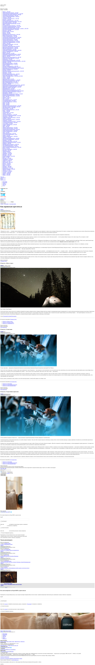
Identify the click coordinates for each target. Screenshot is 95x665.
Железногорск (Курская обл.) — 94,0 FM (10, 47)
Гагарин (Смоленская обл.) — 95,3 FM (10, 36)
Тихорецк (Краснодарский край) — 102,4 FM (11, 129)
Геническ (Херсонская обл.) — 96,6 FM (10, 39)
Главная (1, 203)
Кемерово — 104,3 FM (7, 62)
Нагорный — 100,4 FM (7, 167)
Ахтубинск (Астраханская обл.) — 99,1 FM (11, 18)
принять (2, 664)
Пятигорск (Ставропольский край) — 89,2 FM (11, 106)
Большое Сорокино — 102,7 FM (9, 156)
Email (1, 517)
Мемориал (5, 638)
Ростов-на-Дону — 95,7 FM (8, 108)
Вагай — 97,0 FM (6, 157)
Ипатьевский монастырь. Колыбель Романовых (9, 556)
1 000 (3, 468)
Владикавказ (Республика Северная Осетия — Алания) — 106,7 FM (15, 28)
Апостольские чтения (8, 583)
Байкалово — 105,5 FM (7, 154)
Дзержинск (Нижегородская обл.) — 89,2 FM (11, 41)
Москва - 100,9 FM (3, 9)
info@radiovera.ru (3, 645)
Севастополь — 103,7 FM (7, 116)
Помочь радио (3, 474)
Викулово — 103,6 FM (7, 158)
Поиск (12, 201)
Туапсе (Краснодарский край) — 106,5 (10, 134)
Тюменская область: (6, 151)
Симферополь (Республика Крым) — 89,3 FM (11, 117)
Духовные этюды (3, 261)
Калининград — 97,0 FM (7, 59)
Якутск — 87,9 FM (6, 148)
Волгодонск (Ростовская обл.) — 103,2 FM (11, 29)
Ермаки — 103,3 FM (6, 161)
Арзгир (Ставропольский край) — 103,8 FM (11, 16)
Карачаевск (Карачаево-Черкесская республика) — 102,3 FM (14, 61)
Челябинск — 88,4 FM (7, 143)
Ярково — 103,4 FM (6, 174)
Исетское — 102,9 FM (7, 164)
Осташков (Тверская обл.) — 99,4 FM (10, 101)
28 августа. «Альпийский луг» (8, 323)
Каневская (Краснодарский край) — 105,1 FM (11, 60)
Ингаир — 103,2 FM (6, 163)
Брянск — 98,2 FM (6, 24)
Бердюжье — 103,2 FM (7, 155)
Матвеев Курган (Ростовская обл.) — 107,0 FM (11, 79)
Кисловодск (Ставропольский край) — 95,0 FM (12, 67)
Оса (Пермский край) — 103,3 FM (9, 100)
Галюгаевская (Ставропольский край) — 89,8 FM (12, 37)
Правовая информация (4, 656)
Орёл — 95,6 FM (6, 98)
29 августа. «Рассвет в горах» (8, 322)
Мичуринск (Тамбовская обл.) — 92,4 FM (10, 82)
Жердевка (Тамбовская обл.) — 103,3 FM (10, 48)
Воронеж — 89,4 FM (6, 33)
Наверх (1, 630)
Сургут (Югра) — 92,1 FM (8, 123)
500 (1, 468)
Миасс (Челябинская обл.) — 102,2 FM (10, 81)
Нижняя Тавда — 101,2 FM (8, 168)
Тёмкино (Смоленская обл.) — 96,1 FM (10, 127)
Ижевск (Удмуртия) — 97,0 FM (8, 53)
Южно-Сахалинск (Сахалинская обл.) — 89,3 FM (12, 147)
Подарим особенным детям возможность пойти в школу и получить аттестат (14, 568)
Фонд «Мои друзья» (10, 641)
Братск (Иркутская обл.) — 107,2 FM (9, 22)
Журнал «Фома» (3, 641)
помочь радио (3, 177)
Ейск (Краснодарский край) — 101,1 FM (10, 44)
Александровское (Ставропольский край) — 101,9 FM (13, 13)
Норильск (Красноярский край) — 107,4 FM (11, 94)
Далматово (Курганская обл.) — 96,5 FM (10, 40)
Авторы (4, 183)
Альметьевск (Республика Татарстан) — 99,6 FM (12, 14)
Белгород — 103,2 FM (7, 19)
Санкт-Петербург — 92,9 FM (8, 112)
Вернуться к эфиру (4, 8)
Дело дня (2, 176)
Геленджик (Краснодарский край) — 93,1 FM (11, 38)
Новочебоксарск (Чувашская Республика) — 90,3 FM (13, 93)
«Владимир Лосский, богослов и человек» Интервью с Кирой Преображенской (15, 562)
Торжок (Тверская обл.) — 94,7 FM (9, 133)
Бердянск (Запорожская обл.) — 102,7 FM (10, 20)
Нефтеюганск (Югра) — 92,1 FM (9, 87)
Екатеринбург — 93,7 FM (7, 45)
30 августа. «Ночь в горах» (8, 321)
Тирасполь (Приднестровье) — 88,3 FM (10, 128)
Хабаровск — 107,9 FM (7, 140)
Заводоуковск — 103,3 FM (7, 162)
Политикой (4, 525)
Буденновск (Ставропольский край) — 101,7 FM (12, 26)
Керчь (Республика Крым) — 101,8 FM (10, 63)
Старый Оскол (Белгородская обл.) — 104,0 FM (11, 121)
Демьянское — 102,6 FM (7, 160)
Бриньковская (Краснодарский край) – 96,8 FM (11, 23)
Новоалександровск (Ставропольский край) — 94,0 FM (13, 90)
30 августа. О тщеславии (7, 383)
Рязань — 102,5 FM (6, 110)
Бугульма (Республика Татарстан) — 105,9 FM (11, 25)
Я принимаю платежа (7, 473)
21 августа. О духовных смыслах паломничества (9, 550)
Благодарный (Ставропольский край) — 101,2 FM (12, 21)
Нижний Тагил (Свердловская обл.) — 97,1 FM (11, 89)
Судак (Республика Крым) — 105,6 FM (10, 122)
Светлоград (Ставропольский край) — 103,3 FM (12, 115)
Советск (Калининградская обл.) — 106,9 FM (11, 119)
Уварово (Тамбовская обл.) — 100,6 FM (10, 136)
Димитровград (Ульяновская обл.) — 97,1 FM (11, 42)
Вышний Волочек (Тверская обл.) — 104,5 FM (11, 34)
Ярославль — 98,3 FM (7, 150)
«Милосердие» (17, 641)
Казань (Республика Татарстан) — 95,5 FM (11, 58)
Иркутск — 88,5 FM (6, 56)
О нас (4, 185)
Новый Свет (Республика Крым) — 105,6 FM (11, 95)
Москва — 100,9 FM (6, 11)
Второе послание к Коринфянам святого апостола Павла (11, 584)
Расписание (5, 182)
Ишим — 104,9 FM (6, 165)
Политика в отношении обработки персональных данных (11, 658)
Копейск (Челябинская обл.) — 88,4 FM (10, 69)
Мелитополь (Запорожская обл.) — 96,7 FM (11, 80)
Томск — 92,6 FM (6, 132)
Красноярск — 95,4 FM (7, 73)
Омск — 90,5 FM (6, 96)
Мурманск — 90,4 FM (7, 83)
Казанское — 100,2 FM (7, 166)
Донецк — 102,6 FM (6, 43)
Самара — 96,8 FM (6, 111)
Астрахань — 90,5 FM (7, 17)
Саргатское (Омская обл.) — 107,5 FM (10, 114)
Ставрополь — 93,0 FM (7, 120)
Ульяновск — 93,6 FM (7, 137)
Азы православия (12, 203)
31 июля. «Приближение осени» (6, 544)
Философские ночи (7, 561)
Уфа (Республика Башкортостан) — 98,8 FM (11, 138)
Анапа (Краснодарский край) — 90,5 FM (10, 15)
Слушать (2, 543)
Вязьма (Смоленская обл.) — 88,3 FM (10, 35)
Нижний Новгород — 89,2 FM (8, 88)
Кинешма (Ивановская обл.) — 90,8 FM (10, 64)
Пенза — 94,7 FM (6, 102)
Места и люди (6, 555)
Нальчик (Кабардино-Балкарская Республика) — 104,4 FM (14, 84)
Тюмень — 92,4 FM (6, 135)
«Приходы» (22, 641)
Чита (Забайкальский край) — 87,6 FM (10, 145)
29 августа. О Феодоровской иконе (9, 385)
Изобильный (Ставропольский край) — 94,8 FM (12, 54)
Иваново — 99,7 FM (6, 52)
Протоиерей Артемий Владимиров (9, 316)
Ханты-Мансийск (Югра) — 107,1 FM (10, 141)
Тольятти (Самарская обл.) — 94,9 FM (10, 131)
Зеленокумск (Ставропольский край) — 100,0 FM (12, 50)
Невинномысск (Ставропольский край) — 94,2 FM (12, 85)
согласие (6, 530)
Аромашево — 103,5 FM (7, 153)
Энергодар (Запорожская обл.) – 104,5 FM (10, 146)
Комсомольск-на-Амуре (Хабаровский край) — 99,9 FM (13, 68)
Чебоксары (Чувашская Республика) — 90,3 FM (12, 142)
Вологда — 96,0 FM (6, 32)
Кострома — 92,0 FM (7, 70)
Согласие (6, 524)
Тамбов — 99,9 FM (6, 125)
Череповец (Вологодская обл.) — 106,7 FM (11, 144)
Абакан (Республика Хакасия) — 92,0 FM (10, 12)
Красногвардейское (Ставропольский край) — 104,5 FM (13, 71)
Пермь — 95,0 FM (6, 103)
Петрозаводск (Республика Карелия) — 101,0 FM (12, 105)
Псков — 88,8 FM (6, 104)
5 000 (5, 468)
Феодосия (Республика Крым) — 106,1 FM (11, 139)
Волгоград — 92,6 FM (7, 30)
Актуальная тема (3, 327)
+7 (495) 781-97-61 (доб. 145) (12, 645)
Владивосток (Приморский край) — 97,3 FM (11, 27)
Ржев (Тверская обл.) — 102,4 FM (9, 107)
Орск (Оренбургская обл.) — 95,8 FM (10, 99)
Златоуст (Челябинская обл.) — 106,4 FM (10, 51)
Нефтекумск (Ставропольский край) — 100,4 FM (12, 86)
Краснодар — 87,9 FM (7, 72)
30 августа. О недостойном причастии (10, 384)
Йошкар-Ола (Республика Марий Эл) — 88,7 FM (12, 57)
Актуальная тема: (13, 381)
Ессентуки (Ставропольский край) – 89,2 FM (11, 46)
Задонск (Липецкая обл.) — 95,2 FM (9, 49)
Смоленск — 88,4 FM (7, 118)
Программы (5, 181)
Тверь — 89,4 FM (6, 126)
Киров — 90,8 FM (6, 65)
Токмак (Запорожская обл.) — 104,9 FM (10, 130)
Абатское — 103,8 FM (7, 152)
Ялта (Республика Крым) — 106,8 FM (10, 149)
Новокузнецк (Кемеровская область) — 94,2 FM (12, 91)
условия (8, 473)
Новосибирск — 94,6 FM (7, 92)
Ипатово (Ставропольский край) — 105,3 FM (11, 55)
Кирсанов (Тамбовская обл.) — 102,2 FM (10, 66)
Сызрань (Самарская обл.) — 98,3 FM (10, 124)
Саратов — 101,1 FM (7, 113)
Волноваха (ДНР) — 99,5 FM (8, 31)
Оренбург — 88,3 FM (7, 97)
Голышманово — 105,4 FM (8, 159)
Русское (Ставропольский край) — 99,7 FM (11, 109)
